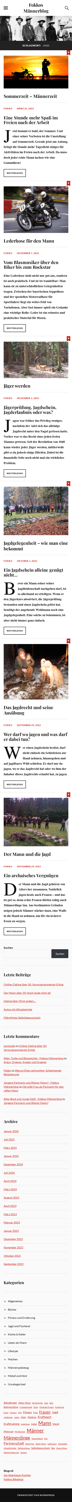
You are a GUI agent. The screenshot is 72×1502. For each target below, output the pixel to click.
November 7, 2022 (28, 253)
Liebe (34, 1423)
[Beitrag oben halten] (68, 52)
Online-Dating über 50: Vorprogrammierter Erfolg (33, 984)
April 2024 (10, 1181)
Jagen (16, 1417)
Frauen (45, 1412)
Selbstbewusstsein (40, 1448)
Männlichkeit (37, 1438)
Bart (51, 1403)
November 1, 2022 (28, 398)
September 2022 (14, 1264)
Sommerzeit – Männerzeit (30, 96)
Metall (56, 1424)
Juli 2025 (9, 1139)
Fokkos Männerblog (36, 8)
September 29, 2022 (29, 725)
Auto (46, 1403)
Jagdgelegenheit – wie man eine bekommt (36, 545)
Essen (6, 1412)
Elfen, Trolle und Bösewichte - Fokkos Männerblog (33, 1058)
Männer (35, 1430)
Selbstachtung (24, 1448)
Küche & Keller (17, 1334)
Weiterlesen (15, 173)
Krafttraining (11, 1423)
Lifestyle (13, 1351)
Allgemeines (15, 1301)
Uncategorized (17, 1384)
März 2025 (10, 1147)
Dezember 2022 (13, 1239)
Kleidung (32, 1417)
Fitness (27, 1412)
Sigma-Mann (61, 1448)
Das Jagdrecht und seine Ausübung (28, 710)
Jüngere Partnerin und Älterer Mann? (26, 1103)
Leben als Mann (17, 1342)
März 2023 (10, 1214)
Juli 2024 (9, 1172)
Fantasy (13, 1412)
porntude (9, 1045)
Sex (53, 1448)
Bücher (12, 1309)
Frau (35, 1412)
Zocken (23, 1452)
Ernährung (59, 1407)
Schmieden (62, 1444)
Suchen (8, 947)
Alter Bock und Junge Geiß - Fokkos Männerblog (33, 1099)
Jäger (23, 1417)
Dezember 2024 (13, 1164)
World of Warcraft (11, 1452)
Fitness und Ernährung (21, 1317)
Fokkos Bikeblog (13, 1479)
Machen (13, 1359)
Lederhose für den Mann (29, 241)
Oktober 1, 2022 (27, 561)
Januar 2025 (11, 1156)
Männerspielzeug (18, 1367)
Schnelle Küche (10, 1448)
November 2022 (13, 1247)
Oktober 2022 (12, 1255)
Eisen (36, 1407)
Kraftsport (44, 1417)
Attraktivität (37, 1403)
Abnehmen (10, 1402)
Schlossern (52, 1444)
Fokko (8, 108)
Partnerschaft (14, 1443)
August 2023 (11, 1197)
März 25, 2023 (25, 108)
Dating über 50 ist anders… (20, 1001)
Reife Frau (30, 1444)
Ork (46, 1438)
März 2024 (10, 1189)
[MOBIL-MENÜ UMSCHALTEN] (6, 8)
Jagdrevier (8, 1417)
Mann (44, 1423)
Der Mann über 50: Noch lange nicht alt (27, 992)
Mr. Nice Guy (20, 1431)
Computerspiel (26, 1407)
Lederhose (25, 1424)
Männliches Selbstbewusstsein (22, 1017)
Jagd (55, 1412)
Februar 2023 (12, 1222)
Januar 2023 (11, 1230)
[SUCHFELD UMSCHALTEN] (66, 8)
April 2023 (10, 1205)
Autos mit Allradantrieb (18, 1009)
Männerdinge (17, 1437)
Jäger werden (17, 386)
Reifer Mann (41, 1444)
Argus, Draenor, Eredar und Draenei (25, 1062)
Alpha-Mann (24, 1402)
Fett (20, 1412)
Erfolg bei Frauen (46, 1407)
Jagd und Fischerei (19, 1326)
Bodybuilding (11, 1407)
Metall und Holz (17, 1375)
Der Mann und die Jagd (27, 854)
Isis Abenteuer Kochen (17, 1475)
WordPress (47, 1495)
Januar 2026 (11, 1131)
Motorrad (8, 1431)
